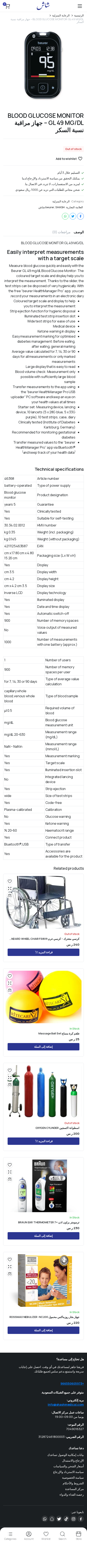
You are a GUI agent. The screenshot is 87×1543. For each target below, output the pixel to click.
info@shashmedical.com (66, 1404)
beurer (49, 207)
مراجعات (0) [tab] (61, 232)
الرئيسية (79, 15)
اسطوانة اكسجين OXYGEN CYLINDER (57, 1128)
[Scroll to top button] (80, 1524)
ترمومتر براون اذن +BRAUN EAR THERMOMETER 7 (48, 1222)
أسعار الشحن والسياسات (68, 1466)
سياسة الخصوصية (73, 1477)
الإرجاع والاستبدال (73, 1460)
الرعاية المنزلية (61, 15)
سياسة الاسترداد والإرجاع (68, 1472)
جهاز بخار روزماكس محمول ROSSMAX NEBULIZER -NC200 (44, 1317)
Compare (10, 895)
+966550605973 (72, 1383)
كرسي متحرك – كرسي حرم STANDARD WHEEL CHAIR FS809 (43, 939)
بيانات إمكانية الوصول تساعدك (65, 1455)
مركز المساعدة (74, 1489)
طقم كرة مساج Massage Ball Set (58, 1033)
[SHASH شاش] (43, 5)
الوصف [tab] (79, 232)
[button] (7, 6)
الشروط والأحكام (73, 1483)
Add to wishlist (66, 159)
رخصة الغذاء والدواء (72, 1495)
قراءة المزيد (45, 952)
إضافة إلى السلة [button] (43, 1047)
